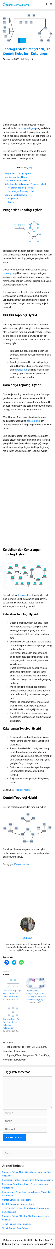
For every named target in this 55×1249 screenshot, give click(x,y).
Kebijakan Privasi (43, 1244)
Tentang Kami (42, 1240)
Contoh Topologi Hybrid (16, 195)
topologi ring (9, 273)
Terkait (11, 202)
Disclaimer (26, 1244)
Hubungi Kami (10, 1244)
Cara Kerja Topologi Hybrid (17, 180)
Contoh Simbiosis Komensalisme (18, 1204)
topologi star (20, 369)
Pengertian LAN (22, 864)
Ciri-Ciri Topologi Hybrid (16, 177)
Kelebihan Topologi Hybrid (20, 187)
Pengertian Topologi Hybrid (18, 173)
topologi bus (33, 421)
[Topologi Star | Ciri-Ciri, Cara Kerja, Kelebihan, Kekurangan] (13, 1012)
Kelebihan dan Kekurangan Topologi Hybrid (25, 184)
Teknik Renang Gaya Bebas (15, 1228)
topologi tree (24, 595)
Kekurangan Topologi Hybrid (21, 191)
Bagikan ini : (13, 198)
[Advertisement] (27, 93)
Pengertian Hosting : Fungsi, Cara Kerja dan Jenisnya (27, 1180)
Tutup (30, 167)
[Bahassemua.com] (16, 4)
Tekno (10, 1042)
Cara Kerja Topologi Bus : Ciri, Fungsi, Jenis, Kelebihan (12, 993)
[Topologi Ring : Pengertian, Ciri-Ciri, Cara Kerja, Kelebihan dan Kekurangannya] (36, 983)
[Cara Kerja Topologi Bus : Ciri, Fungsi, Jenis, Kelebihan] (13, 983)
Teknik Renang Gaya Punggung (17, 1224)
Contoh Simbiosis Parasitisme (16, 1200)
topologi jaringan (26, 128)
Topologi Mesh (22, 789)
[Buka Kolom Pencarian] (46, 4)
